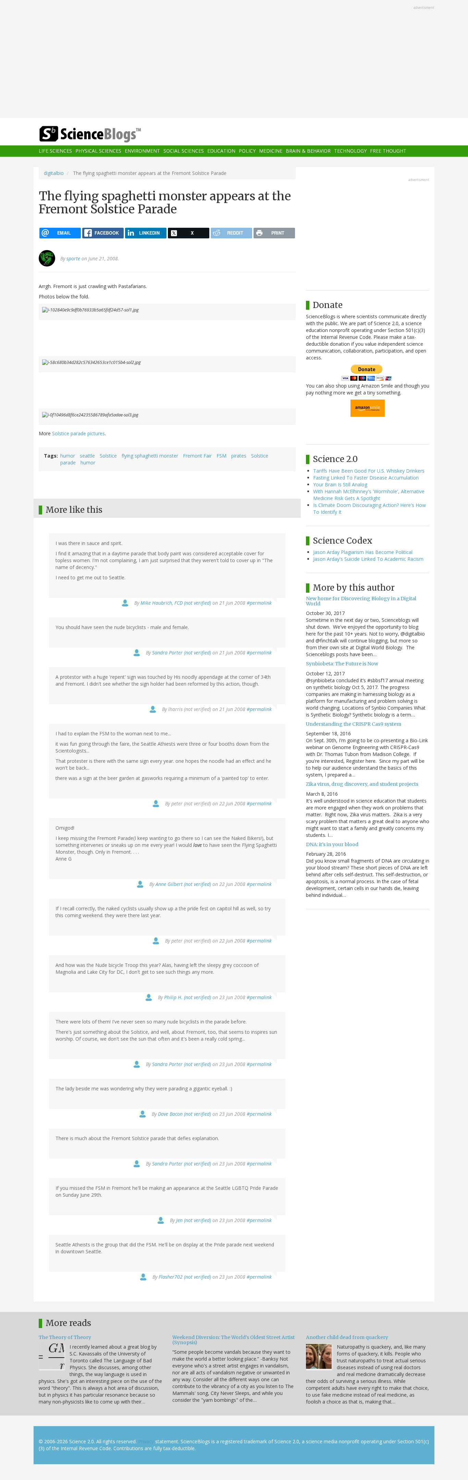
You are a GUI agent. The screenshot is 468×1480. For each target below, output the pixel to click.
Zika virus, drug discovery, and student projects (362, 784)
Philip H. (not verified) (187, 997)
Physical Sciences (98, 151)
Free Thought (388, 151)
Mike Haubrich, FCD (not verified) (175, 603)
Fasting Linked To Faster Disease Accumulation (366, 477)
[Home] (104, 134)
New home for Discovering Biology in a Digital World (361, 601)
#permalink (259, 603)
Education (221, 151)
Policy (247, 151)
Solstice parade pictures (78, 433)
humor (67, 455)
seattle (87, 455)
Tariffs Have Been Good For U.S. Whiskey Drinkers (368, 470)
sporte (73, 258)
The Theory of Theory (65, 1337)
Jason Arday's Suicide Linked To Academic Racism (368, 559)
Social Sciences (183, 151)
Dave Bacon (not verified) (184, 1114)
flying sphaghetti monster (150, 455)
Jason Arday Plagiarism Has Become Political (362, 552)
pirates (238, 455)
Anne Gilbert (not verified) (183, 884)
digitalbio (54, 173)
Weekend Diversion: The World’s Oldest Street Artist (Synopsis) (233, 1340)
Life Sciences (55, 151)
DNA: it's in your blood (332, 844)
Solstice (108, 455)
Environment (142, 151)
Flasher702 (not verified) (185, 1277)
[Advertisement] (234, 60)
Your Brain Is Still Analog (340, 484)
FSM (221, 455)
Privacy (146, 1441)
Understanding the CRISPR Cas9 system (353, 724)
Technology (350, 151)
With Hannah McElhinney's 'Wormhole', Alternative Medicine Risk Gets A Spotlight (368, 494)
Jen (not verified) (193, 1220)
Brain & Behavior (308, 151)
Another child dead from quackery (347, 1337)
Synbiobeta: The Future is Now (342, 664)
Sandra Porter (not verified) (181, 652)
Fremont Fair (197, 455)
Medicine (270, 151)
